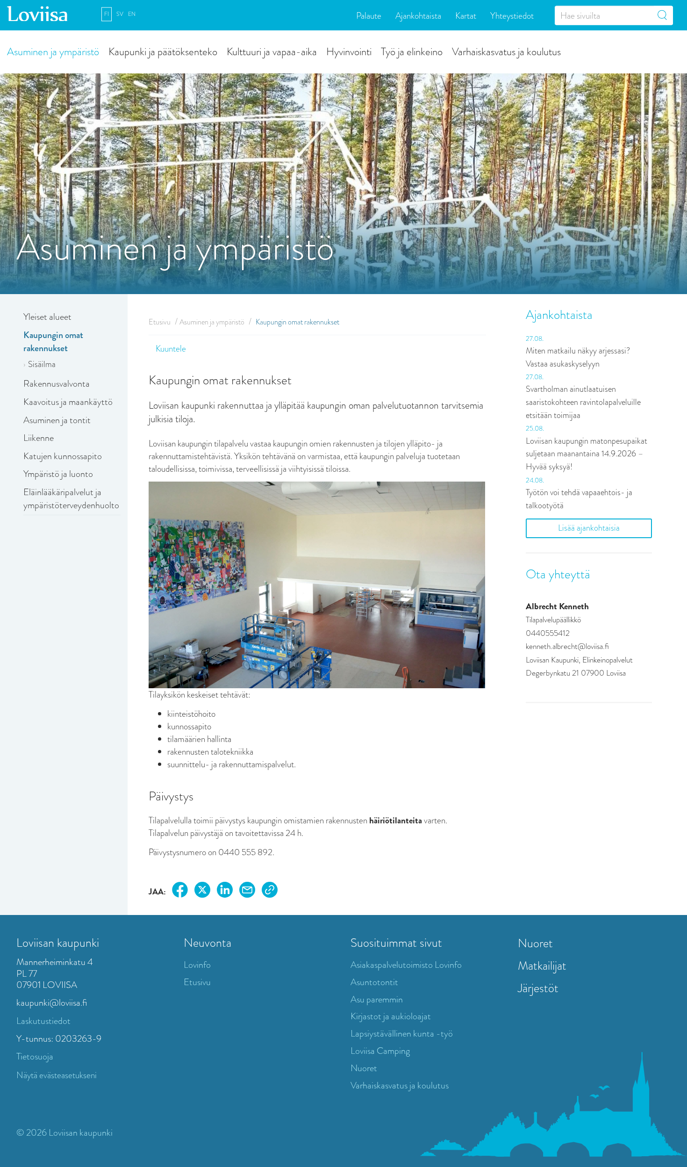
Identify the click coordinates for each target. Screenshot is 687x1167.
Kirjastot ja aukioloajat (391, 1016)
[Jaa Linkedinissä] (225, 891)
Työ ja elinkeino (412, 51)
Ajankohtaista (418, 15)
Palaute (368, 15)
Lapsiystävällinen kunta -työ (402, 1033)
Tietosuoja (34, 1056)
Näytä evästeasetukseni (56, 1075)
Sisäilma (42, 364)
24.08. (535, 480)
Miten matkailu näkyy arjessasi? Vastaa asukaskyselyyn (578, 357)
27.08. (535, 338)
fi (106, 14)
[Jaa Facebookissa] (180, 891)
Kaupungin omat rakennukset (53, 341)
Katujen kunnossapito (62, 456)
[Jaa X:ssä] (202, 891)
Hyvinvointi (349, 51)
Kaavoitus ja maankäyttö (68, 402)
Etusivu (160, 322)
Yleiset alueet (47, 317)
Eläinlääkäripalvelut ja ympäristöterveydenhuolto (71, 498)
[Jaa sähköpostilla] (247, 891)
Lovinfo (197, 965)
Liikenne (38, 438)
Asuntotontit (374, 982)
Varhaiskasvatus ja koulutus (506, 51)
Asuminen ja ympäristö (53, 51)
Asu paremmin (377, 999)
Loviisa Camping (380, 1051)
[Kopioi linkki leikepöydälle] (269, 891)
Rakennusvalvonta (56, 383)
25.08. (535, 428)
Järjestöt (538, 988)
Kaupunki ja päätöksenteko (162, 51)
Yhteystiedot (512, 15)
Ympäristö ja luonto (58, 474)
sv (119, 14)
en (132, 14)
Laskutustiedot (43, 1021)
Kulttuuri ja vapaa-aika (272, 51)
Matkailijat (542, 965)
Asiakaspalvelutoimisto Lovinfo (406, 965)
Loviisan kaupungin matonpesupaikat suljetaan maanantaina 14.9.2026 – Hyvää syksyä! (586, 454)
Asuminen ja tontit (57, 420)
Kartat (465, 15)
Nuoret (364, 1068)
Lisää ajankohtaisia (589, 528)
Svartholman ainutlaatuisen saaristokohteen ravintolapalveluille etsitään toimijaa (583, 402)
